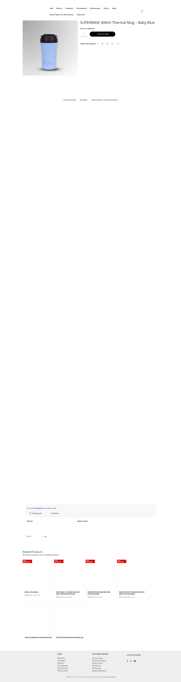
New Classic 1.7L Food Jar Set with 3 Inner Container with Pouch (68, 593)
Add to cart (103, 34)
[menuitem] (51, 8)
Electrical (61, 658)
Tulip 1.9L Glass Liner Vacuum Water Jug (69, 637)
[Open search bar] (142, 11)
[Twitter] (103, 43)
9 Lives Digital (111, 677)
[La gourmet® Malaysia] (39, 10)
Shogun (60, 663)
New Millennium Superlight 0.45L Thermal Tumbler (99, 593)
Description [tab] (69, 100)
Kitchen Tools (62, 670)
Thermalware (62, 665)
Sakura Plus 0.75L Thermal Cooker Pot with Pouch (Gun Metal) (132, 593)
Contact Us (96, 665)
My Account (96, 668)
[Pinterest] (108, 43)
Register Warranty (99, 670)
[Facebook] (98, 43)
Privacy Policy (97, 663)
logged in (40, 508)
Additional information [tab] (104, 100)
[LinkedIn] (119, 43)
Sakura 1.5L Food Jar (31, 592)
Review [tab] (83, 100)
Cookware (61, 660)
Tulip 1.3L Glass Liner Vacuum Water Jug (38, 637)
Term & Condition (99, 660)
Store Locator (97, 658)
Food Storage (62, 668)
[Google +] (113, 43)
